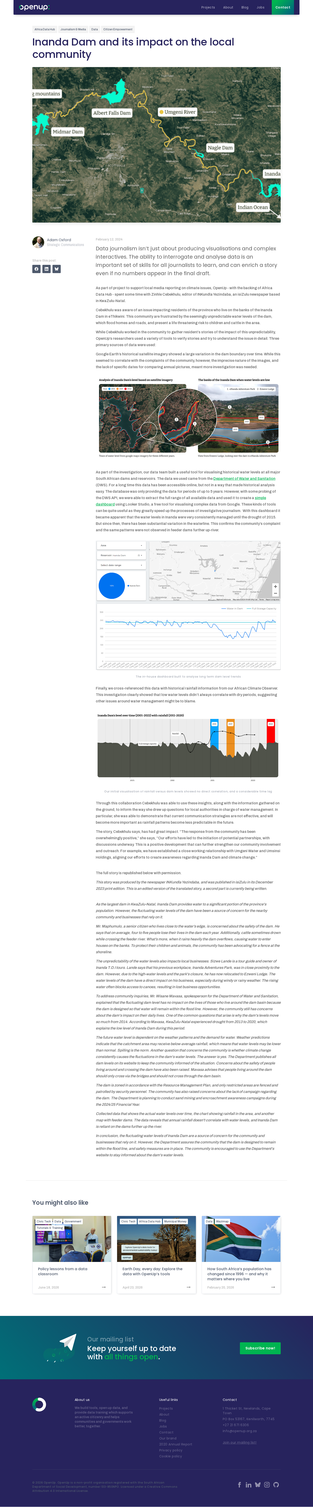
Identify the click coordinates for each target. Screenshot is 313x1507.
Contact (166, 1432)
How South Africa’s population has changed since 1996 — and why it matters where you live (239, 1274)
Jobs (163, 1426)
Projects (166, 1408)
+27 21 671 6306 (236, 1425)
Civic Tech (44, 1221)
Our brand (168, 1438)
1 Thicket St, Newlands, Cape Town (247, 1410)
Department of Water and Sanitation (244, 479)
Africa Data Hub (150, 1221)
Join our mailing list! (240, 1442)
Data (58, 1221)
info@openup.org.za (240, 1431)
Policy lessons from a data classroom (62, 1272)
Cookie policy (170, 1456)
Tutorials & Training (50, 1228)
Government (73, 1221)
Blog (162, 1420)
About (164, 1414)
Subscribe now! (260, 1348)
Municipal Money (175, 1221)
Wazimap (222, 1221)
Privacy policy (171, 1450)
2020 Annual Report (175, 1444)
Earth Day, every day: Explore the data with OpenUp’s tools (152, 1272)
